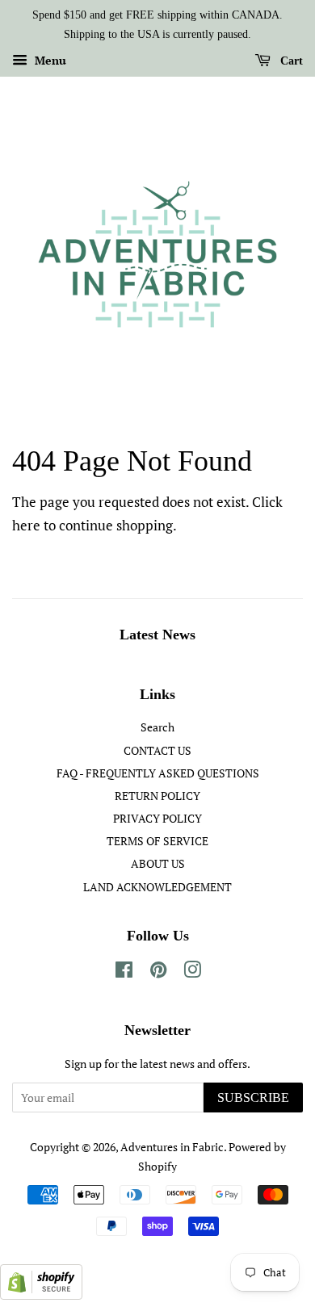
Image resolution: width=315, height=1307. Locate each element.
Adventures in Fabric (172, 1146)
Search (157, 727)
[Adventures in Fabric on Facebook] (124, 972)
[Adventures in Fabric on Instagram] (192, 972)
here (26, 525)
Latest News (157, 634)
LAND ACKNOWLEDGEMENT (157, 886)
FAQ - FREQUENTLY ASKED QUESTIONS (158, 773)
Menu (49, 60)
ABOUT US (158, 863)
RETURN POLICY (157, 795)
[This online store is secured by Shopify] (41, 1294)
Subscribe (253, 1097)
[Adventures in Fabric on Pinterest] (158, 972)
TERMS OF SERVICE (157, 840)
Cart (290, 60)
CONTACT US (157, 750)
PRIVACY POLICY (157, 818)
